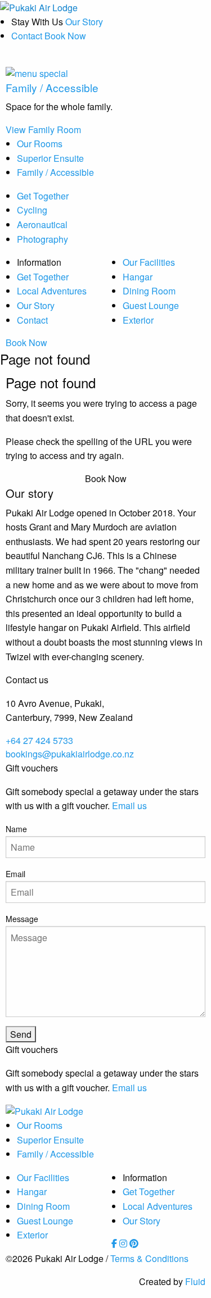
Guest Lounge (151, 305)
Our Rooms (39, 143)
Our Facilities (149, 262)
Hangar (137, 276)
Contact (26, 35)
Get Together (43, 195)
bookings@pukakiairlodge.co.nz (70, 753)
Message (22, 918)
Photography (42, 239)
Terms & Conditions (149, 1258)
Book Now (26, 342)
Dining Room (149, 290)
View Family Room (43, 129)
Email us (129, 805)
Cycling (32, 209)
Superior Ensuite (50, 158)
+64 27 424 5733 (39, 740)
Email (15, 873)
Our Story (84, 21)
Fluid (195, 1281)
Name (16, 828)
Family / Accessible (55, 172)
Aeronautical (42, 224)
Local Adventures (52, 290)
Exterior (138, 320)
